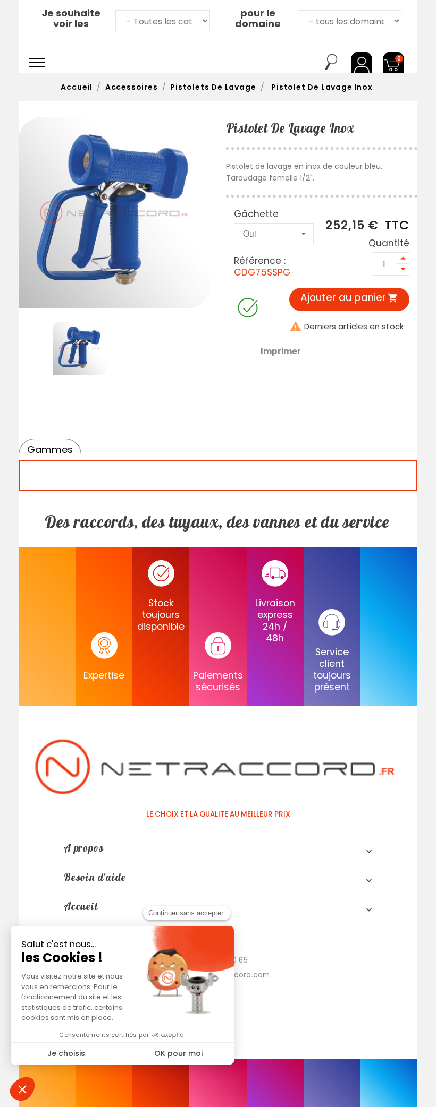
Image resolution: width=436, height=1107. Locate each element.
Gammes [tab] (50, 449)
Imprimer (281, 351)
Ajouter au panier (349, 297)
